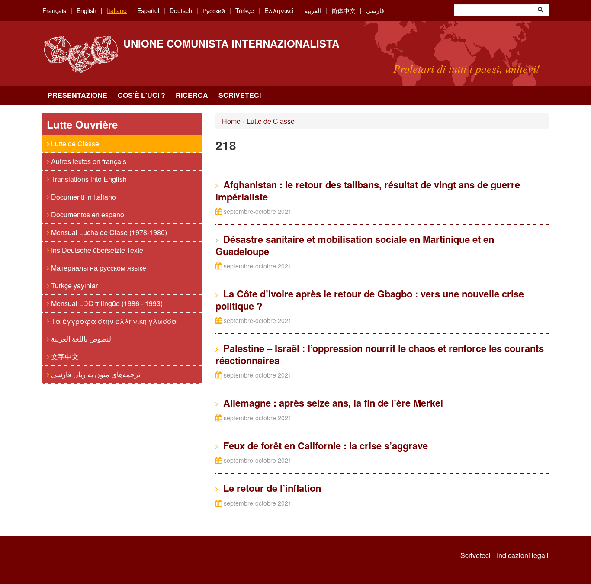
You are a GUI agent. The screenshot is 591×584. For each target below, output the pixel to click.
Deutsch (181, 10)
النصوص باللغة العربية (81, 339)
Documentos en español (87, 214)
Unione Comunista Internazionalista (231, 43)
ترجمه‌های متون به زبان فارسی (94, 374)
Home (231, 121)
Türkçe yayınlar (73, 285)
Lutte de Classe (74, 143)
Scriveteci (239, 95)
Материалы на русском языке (97, 268)
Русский (213, 10)
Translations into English (88, 179)
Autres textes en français (87, 161)
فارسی (375, 10)
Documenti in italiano (82, 197)
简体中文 (343, 10)
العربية (312, 10)
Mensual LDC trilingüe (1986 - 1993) (106, 303)
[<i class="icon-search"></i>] (540, 10)
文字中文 (64, 356)
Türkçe (244, 10)
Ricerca (192, 95)
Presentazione (77, 95)
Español (148, 10)
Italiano (117, 10)
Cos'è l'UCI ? (141, 95)
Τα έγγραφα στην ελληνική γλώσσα (113, 321)
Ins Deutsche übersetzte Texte (96, 250)
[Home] (80, 54)
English (86, 10)
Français (54, 10)
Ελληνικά (279, 10)
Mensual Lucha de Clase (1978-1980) (108, 232)
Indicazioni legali (523, 555)
